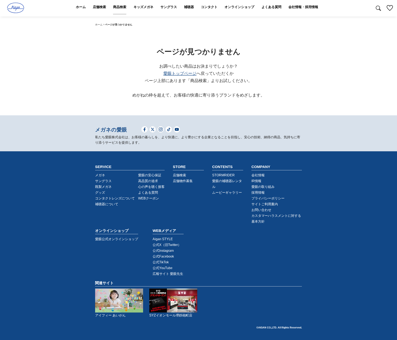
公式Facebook (163, 256)
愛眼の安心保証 (149, 175)
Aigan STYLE (163, 239)
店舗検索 (179, 175)
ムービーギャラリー (227, 192)
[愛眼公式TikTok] (169, 130)
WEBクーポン (148, 198)
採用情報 (258, 192)
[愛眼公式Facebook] (144, 130)
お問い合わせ (261, 210)
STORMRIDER (223, 175)
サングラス (103, 181)
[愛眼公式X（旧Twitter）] (152, 130)
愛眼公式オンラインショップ (116, 239)
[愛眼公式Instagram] (161, 130)
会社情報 (258, 175)
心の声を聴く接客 (151, 186)
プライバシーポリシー (268, 198)
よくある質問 (148, 192)
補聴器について (106, 204)
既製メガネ (103, 186)
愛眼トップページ (179, 73)
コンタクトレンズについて (115, 198)
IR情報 (256, 181)
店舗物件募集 (183, 181)
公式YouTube (162, 268)
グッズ (100, 192)
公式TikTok (161, 262)
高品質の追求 (148, 181)
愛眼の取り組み (263, 186)
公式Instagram (163, 250)
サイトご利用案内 (264, 204)
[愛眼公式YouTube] (177, 130)
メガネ (100, 175)
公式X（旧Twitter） (167, 245)
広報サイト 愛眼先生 (168, 274)
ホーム (99, 24)
